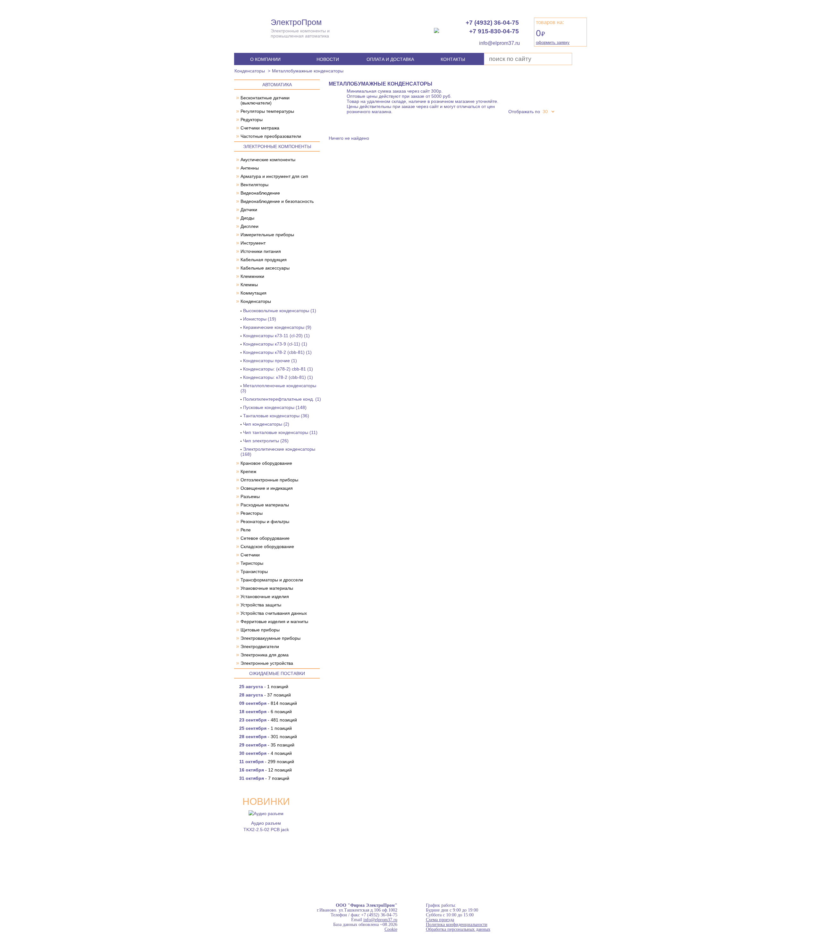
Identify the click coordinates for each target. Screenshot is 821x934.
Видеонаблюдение (260, 193)
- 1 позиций (263, 686)
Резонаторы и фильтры (265, 521)
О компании (265, 59)
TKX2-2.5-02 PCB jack (266, 829)
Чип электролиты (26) (266, 440)
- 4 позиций (265, 753)
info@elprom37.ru (380, 919)
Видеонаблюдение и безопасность (277, 201)
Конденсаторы (249, 70)
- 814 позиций (268, 703)
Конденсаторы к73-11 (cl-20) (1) (276, 335)
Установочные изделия (265, 596)
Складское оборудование (267, 546)
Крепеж (248, 471)
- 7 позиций (264, 778)
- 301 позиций (268, 736)
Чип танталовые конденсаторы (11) (280, 432)
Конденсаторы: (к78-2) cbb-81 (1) (278, 368)
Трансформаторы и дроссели (272, 579)
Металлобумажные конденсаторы (307, 70)
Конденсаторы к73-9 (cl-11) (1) (275, 343)
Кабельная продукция (264, 259)
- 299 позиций (266, 761)
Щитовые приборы (260, 629)
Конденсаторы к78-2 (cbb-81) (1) (277, 352)
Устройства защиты (261, 604)
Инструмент (253, 243)
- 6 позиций (265, 711)
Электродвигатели (260, 646)
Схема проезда (440, 919)
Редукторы (252, 119)
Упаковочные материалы (267, 588)
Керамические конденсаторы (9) (277, 327)
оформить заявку (553, 42)
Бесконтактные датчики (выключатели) (265, 100)
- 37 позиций (265, 694)
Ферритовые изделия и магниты (274, 621)
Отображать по (524, 111)
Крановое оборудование (266, 463)
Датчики (249, 209)
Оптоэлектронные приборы (269, 479)
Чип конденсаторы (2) (266, 424)
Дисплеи (249, 226)
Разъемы (250, 496)
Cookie (391, 929)
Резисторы (252, 513)
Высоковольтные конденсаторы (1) (279, 310)
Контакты (453, 59)
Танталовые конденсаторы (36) (276, 415)
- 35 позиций (266, 744)
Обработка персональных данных (458, 929)
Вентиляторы (254, 184)
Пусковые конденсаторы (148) (275, 407)
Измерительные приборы (267, 234)
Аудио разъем (266, 823)
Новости (328, 59)
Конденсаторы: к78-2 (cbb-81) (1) (278, 377)
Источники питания (261, 251)
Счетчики (250, 554)
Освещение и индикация (267, 488)
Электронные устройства (267, 663)
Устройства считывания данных (274, 613)
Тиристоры (252, 563)
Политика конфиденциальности (456, 924)
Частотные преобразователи (271, 136)
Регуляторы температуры (267, 111)
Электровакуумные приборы (270, 638)
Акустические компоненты (268, 159)
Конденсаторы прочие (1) (270, 360)
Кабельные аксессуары (265, 268)
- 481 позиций (268, 719)
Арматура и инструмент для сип (274, 176)
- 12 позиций (265, 769)
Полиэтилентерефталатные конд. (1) (282, 399)
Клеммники (252, 276)
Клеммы (249, 284)
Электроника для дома (265, 654)
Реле (246, 529)
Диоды (247, 218)
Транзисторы (254, 571)
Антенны (250, 168)
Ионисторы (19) (259, 318)
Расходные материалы (265, 504)
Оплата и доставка (390, 59)
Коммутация (254, 293)
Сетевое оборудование (265, 538)
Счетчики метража (260, 127)
